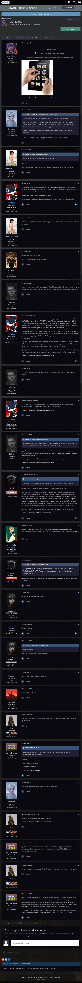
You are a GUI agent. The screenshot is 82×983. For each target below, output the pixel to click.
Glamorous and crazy (11, 169)
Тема (22, 977)
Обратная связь (55, 977)
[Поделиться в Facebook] (9, 959)
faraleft (11, 270)
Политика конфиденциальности (37, 977)
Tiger (11, 609)
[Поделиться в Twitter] (6, 959)
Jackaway (11, 545)
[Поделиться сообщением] (78, 43)
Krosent (11, 702)
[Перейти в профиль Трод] (11, 480)
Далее (36, 37)
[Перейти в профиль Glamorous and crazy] (11, 158)
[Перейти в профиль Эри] (11, 720)
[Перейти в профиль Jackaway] (11, 534)
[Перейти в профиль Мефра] (11, 118)
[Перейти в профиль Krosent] (11, 694)
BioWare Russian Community (23, 7)
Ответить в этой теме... (22, 943)
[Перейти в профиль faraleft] (11, 260)
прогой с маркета (46, 199)
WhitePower (11, 753)
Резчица (12, 628)
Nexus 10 (56, 404)
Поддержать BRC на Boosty (41, 14)
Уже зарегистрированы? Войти (50, 8)
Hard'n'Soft (36, 24)
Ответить (70, 29)
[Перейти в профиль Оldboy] (11, 291)
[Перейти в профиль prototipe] (4, 23)
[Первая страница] (3, 37)
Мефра (11, 129)
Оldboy (11, 302)
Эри (11, 728)
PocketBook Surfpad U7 (29, 531)
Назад (7, 37)
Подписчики (71, 19)
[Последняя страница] (41, 37)
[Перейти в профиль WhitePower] (11, 747)
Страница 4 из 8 (48, 37)
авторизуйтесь (64, 934)
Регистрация (68, 7)
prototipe (16, 24)
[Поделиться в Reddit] (3, 959)
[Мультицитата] (23, 103)
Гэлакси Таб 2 (41, 459)
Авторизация (7, 18)
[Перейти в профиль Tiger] (11, 600)
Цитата (28, 103)
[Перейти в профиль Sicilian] (11, 191)
